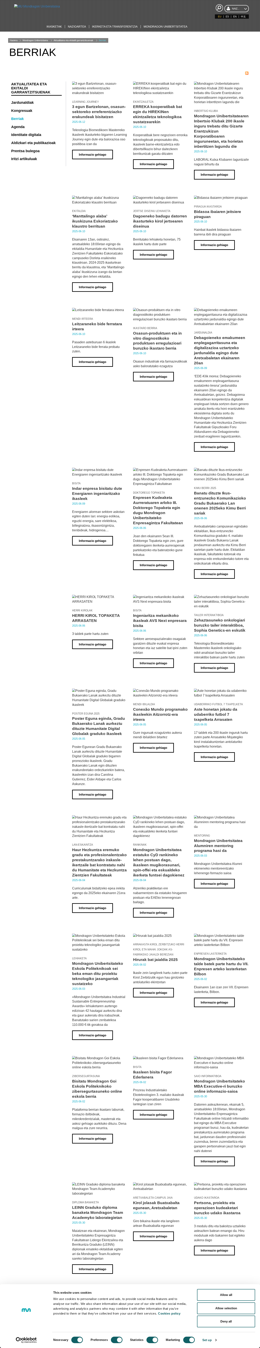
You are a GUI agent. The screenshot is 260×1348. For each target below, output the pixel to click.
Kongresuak (21, 111)
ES (227, 16)
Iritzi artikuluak (24, 159)
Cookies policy (169, 1313)
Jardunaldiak (22, 103)
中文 (243, 16)
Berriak (102, 40)
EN (235, 16)
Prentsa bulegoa (25, 151)
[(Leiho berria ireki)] (247, 73)
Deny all (226, 1321)
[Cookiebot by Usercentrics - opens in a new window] (26, 1340)
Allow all (226, 1295)
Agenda (18, 127)
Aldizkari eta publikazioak (33, 143)
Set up (207, 1340)
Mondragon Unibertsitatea (35, 40)
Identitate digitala (26, 135)
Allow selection (226, 1308)
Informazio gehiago (92, 154)
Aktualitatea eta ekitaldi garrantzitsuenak (73, 40)
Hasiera (13, 40)
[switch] (116, 1340)
